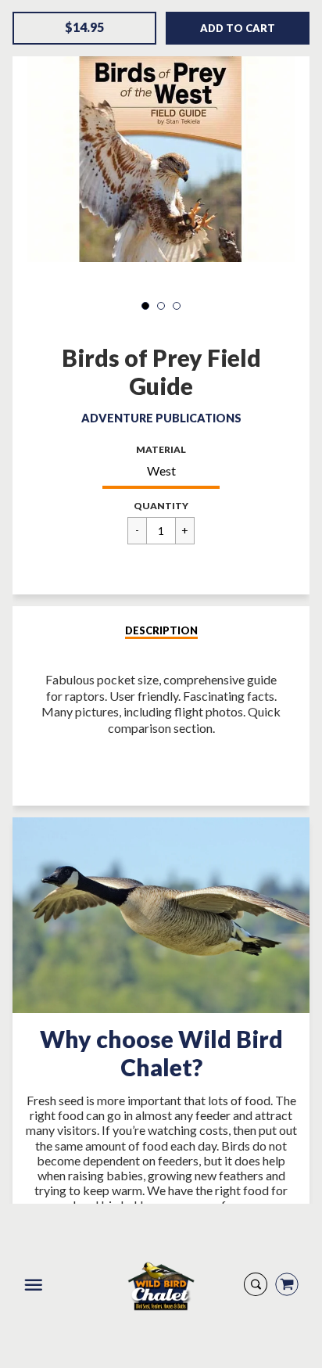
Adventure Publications (161, 418)
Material (161, 449)
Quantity (161, 506)
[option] (160, 150)
